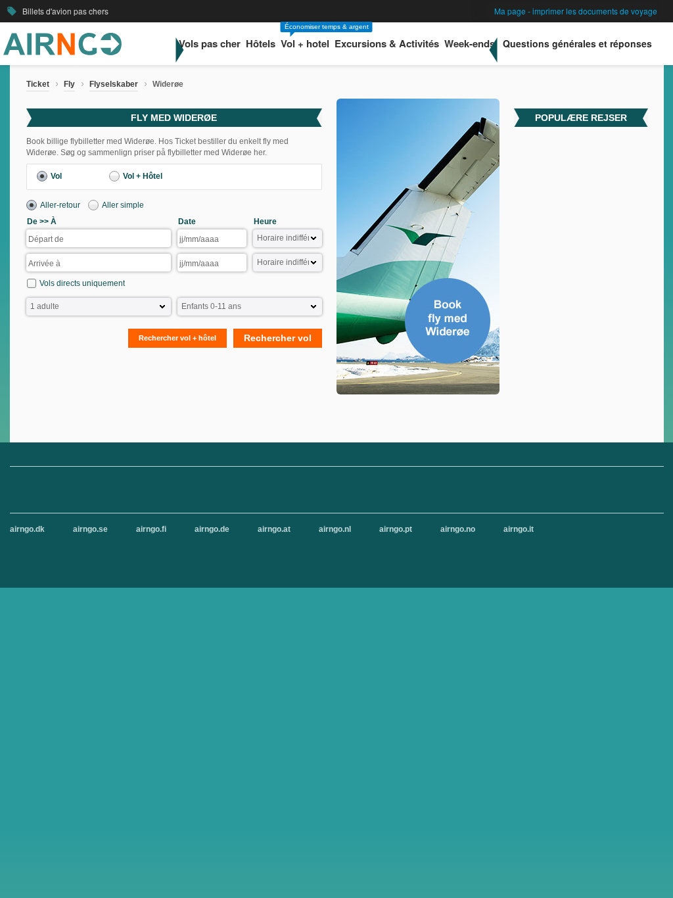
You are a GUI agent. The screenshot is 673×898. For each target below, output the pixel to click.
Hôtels (260, 44)
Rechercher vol (278, 338)
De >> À (42, 221)
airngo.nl (335, 529)
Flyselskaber (113, 84)
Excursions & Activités (387, 44)
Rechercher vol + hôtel (177, 338)
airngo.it (518, 529)
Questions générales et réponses (577, 43)
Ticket (37, 84)
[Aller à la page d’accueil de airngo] (62, 52)
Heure (265, 221)
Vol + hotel (305, 44)
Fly (69, 84)
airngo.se (90, 529)
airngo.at (274, 529)
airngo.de (212, 529)
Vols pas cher (210, 44)
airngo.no (457, 529)
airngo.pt (395, 529)
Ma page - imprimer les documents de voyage (575, 10)
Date (187, 221)
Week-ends (469, 44)
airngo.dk (27, 529)
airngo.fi (151, 529)
